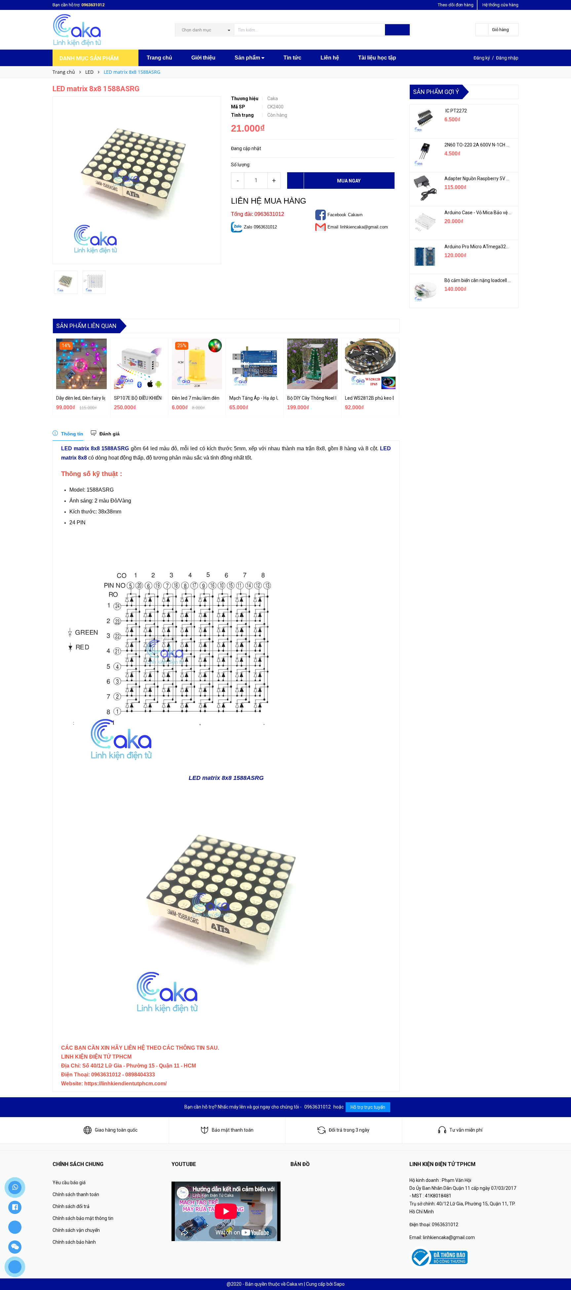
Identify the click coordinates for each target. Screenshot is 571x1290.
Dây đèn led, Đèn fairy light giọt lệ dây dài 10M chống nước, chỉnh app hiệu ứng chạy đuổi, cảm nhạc (80, 398)
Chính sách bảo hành (74, 1242)
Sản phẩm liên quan (86, 325)
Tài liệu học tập (377, 57)
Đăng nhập (507, 57)
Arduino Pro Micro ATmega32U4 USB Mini (478, 246)
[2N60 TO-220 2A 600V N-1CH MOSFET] (424, 154)
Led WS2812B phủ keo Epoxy (369, 398)
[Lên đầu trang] (559, 1270)
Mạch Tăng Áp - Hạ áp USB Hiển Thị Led (253, 398)
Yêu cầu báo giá (69, 1182)
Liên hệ (330, 57)
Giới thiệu (203, 57)
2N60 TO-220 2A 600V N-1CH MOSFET (478, 144)
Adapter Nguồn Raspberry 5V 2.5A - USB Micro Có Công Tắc (478, 178)
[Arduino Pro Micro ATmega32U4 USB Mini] (424, 256)
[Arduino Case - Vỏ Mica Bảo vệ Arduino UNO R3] (424, 222)
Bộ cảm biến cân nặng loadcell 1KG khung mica (478, 280)
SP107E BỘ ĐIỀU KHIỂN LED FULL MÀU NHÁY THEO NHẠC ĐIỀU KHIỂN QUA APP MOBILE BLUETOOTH (138, 398)
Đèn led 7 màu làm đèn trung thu (196, 398)
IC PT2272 (455, 110)
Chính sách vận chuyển (76, 1230)
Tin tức (292, 57)
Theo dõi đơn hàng (456, 4)
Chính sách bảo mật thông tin (83, 1218)
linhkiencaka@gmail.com (364, 226)
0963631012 (92, 4)
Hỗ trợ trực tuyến (368, 1107)
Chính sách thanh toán (76, 1194)
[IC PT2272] (424, 120)
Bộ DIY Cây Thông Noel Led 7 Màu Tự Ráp (311, 398)
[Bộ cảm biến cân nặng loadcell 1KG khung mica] (424, 290)
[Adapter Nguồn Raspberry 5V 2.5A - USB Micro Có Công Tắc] (424, 188)
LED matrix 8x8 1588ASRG (95, 448)
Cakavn (355, 214)
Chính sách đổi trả (71, 1206)
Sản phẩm (248, 57)
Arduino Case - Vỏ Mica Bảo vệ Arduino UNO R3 (478, 212)
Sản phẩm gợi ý (436, 91)
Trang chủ (159, 57)
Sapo (339, 1284)
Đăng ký (482, 57)
